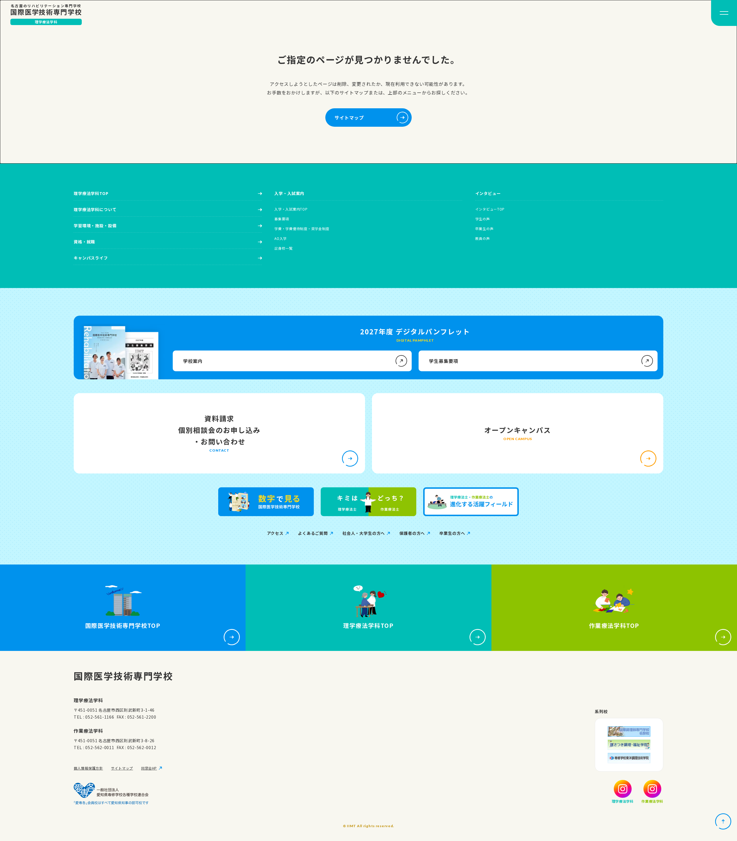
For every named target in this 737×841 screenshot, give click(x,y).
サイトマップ (122, 768)
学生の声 (482, 218)
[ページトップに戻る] (723, 821)
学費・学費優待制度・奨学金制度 (301, 228)
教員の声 (482, 238)
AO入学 (280, 238)
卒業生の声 (484, 228)
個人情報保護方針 (88, 768)
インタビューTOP (490, 209)
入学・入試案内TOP (290, 209)
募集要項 (281, 218)
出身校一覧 (283, 248)
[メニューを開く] (724, 13)
